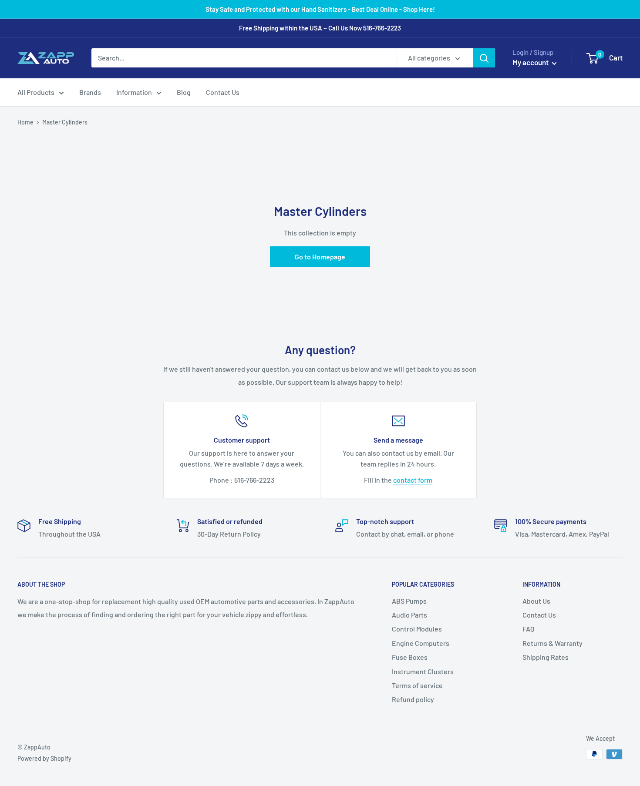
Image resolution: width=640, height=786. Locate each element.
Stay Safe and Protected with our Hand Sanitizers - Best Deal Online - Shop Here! (320, 9)
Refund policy (413, 699)
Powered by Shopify (44, 758)
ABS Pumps (409, 601)
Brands (90, 92)
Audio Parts (409, 615)
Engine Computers (420, 643)
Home (25, 122)
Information (134, 92)
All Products (35, 92)
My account (531, 62)
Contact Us (222, 92)
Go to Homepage (320, 256)
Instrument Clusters (423, 671)
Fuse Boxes (410, 657)
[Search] (484, 57)
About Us (536, 601)
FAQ (528, 629)
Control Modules (417, 629)
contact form (412, 480)
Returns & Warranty (552, 643)
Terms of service (417, 685)
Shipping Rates (545, 657)
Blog (184, 92)
